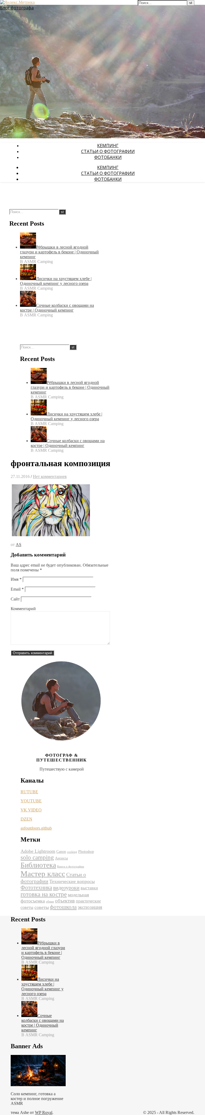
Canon (61, 852)
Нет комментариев (50, 476)
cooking (72, 851)
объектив (65, 901)
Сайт (15, 599)
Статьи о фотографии (108, 151)
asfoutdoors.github (36, 828)
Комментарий (23, 608)
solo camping (37, 857)
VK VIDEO (31, 810)
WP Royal (43, 1112)
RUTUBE (29, 792)
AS (18, 544)
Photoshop (86, 852)
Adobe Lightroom (38, 851)
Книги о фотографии (70, 866)
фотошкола (63, 907)
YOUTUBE (31, 801)
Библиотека (38, 865)
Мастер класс (43, 873)
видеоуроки (66, 887)
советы (41, 907)
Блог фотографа (17, 8)
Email (17, 589)
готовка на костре (44, 894)
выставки (89, 888)
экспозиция (90, 907)
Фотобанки (108, 157)
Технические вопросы (72, 881)
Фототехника (36, 887)
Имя (16, 579)
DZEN (26, 819)
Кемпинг (108, 145)
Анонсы (61, 858)
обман (50, 901)
